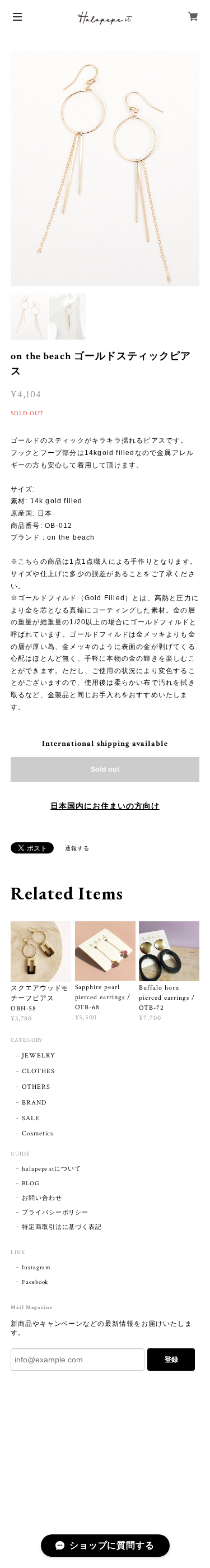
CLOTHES (38, 1071)
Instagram (37, 1268)
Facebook (35, 1282)
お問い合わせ (42, 1198)
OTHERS (36, 1087)
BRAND (34, 1102)
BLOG (31, 1183)
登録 (171, 1359)
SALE (31, 1118)
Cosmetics (38, 1133)
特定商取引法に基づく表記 (62, 1227)
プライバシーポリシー (55, 1213)
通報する (77, 848)
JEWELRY (38, 1055)
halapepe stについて (51, 1169)
